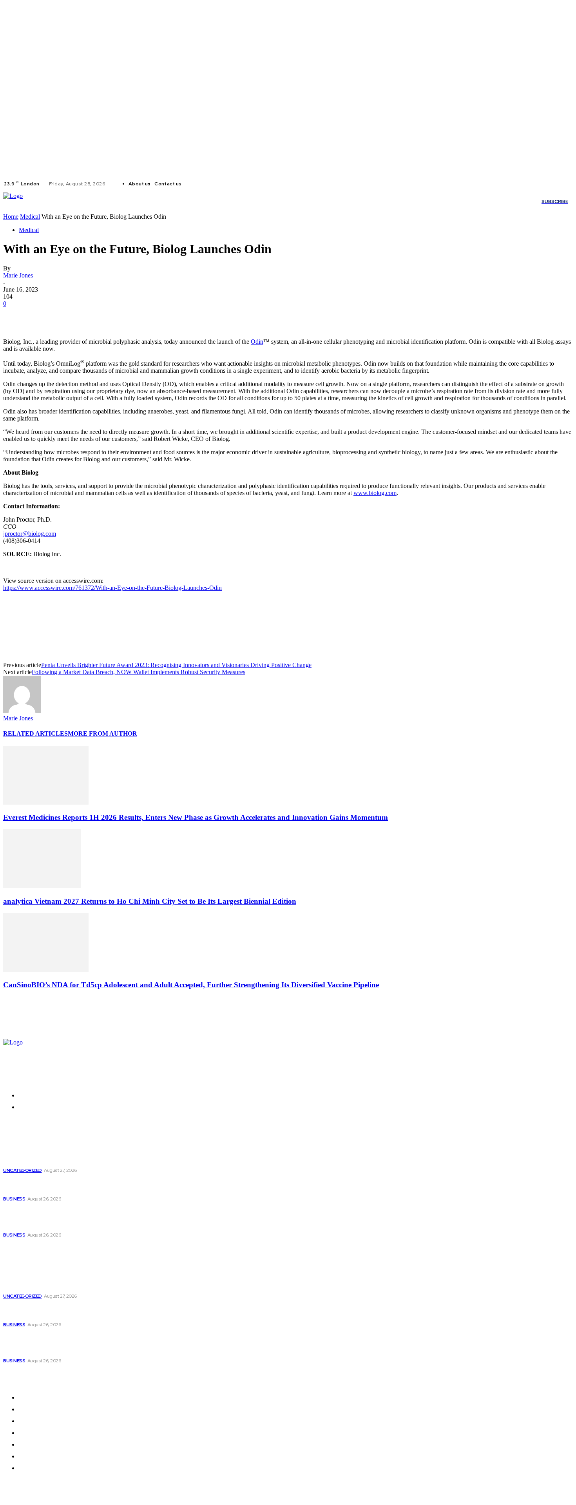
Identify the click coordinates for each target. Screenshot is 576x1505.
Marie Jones (18, 275)
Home (10, 216)
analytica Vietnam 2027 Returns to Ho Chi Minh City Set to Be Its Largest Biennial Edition (149, 901)
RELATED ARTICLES (35, 733)
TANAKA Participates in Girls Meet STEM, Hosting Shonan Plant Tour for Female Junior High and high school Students (74, 1152)
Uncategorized (22, 1170)
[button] (436, 201)
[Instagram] (203, 184)
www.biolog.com (375, 493)
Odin (257, 341)
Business (14, 1199)
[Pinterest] (72, 315)
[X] (212, 184)
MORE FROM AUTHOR (102, 733)
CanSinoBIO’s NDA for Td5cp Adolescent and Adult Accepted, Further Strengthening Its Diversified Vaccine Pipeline (191, 985)
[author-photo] (22, 711)
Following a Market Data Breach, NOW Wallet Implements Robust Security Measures (138, 672)
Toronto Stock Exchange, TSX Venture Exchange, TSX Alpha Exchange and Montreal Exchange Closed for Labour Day (80, 1217)
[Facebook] (194, 184)
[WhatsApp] (101, 315)
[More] (129, 315)
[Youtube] (222, 184)
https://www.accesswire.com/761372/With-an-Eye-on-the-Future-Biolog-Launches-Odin (112, 587)
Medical (30, 216)
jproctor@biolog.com (29, 533)
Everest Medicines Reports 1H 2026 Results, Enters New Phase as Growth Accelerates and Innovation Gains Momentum (195, 817)
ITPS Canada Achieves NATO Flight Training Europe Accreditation (76, 1185)
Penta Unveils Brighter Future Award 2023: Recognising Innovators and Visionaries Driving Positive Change (176, 665)
